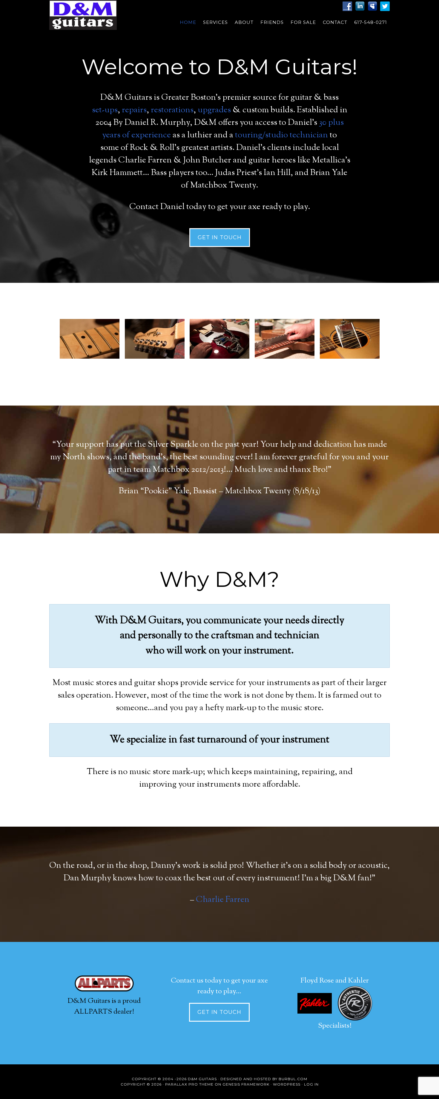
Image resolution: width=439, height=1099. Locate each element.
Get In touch (220, 237)
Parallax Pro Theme (189, 1084)
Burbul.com (293, 1079)
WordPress (286, 1084)
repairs (134, 110)
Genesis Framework (245, 1084)
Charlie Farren (222, 900)
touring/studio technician (281, 135)
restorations (172, 110)
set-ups (105, 110)
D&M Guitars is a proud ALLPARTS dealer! (104, 1006)
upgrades (214, 110)
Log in (311, 1084)
